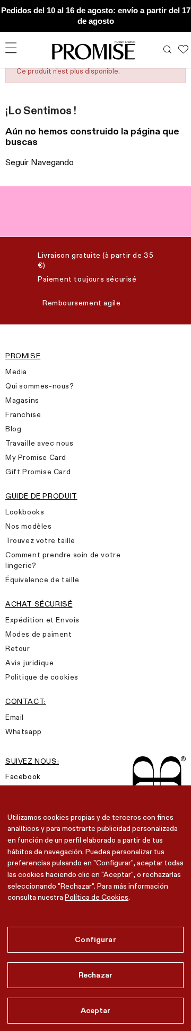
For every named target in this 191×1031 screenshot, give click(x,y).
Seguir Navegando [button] (39, 162)
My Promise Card (35, 457)
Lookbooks (24, 512)
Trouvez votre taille (40, 540)
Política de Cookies (96, 897)
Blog (13, 428)
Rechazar (95, 975)
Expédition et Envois (42, 620)
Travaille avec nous (39, 443)
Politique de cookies (42, 677)
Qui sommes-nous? (39, 386)
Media (16, 371)
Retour (17, 648)
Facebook (23, 776)
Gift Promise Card (38, 471)
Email (14, 717)
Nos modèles (28, 526)
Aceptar (96, 1010)
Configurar (95, 939)
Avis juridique (29, 662)
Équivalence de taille (42, 579)
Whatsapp (23, 731)
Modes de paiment (38, 634)
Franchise (23, 414)
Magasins (22, 400)
